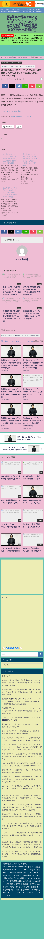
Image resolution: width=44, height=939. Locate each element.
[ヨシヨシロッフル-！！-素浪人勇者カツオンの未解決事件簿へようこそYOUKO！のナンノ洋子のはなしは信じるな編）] (22, 826)
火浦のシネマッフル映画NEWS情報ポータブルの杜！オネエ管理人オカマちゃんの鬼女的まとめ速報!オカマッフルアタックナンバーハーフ (22, 779)
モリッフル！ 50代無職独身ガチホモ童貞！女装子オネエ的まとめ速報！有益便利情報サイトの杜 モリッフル (22, 835)
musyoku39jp (22, 259)
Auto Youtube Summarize (21, 116)
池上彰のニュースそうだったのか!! (11, 62)
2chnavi (5, 597)
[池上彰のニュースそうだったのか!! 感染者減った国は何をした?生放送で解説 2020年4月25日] (11, 167)
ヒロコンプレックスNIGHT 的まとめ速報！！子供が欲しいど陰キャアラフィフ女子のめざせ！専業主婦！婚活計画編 (22, 854)
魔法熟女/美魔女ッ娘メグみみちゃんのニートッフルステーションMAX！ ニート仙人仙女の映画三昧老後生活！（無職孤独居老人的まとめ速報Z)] (22, 701)
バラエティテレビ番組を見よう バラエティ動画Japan (18, 66)
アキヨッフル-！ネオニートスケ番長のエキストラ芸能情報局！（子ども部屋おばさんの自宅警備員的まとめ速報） (22, 816)
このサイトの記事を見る (11, 111)
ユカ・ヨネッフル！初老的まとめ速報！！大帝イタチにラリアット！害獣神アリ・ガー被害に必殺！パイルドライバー (22, 788)
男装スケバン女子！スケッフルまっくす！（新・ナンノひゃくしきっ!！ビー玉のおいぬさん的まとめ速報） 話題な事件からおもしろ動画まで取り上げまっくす (22, 747)
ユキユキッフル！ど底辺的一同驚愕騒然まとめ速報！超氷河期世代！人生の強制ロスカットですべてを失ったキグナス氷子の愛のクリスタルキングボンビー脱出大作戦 (22, 844)
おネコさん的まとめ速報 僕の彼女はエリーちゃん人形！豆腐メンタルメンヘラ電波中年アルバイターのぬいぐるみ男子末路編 (22, 682)
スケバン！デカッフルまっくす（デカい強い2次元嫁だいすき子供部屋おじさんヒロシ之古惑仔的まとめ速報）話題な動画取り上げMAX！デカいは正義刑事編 (22, 807)
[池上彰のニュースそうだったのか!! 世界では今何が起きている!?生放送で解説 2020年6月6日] (11, 201)
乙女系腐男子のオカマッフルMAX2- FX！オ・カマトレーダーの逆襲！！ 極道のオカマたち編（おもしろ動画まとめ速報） (22, 692)
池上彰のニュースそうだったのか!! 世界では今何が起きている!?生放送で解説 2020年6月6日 (10, 192)
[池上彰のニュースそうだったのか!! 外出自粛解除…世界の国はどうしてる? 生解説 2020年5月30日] (31, 169)
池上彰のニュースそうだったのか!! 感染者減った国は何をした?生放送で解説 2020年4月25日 (10, 158)
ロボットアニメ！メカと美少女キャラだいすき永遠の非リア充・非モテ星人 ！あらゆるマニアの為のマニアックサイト (22, 756)
